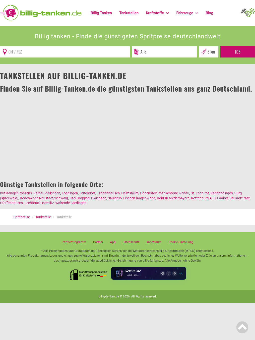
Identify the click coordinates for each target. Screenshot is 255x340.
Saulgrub (115, 198)
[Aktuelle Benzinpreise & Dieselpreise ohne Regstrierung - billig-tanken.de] (40, 12)
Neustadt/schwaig (53, 198)
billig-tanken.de (109, 296)
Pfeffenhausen (11, 203)
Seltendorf (87, 193)
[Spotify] (162, 273)
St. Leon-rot (200, 193)
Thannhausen (109, 193)
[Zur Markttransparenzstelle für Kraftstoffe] (89, 273)
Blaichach (98, 198)
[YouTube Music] (174, 273)
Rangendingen (221, 193)
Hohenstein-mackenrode (159, 193)
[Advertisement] (127, 131)
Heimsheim (129, 193)
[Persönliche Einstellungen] (250, 13)
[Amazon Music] (168, 273)
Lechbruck (32, 203)
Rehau (184, 193)
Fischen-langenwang (139, 198)
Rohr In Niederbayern (173, 198)
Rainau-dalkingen (46, 193)
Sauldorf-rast (239, 198)
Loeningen (70, 193)
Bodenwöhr (29, 198)
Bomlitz (48, 203)
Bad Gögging (79, 198)
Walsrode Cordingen (70, 203)
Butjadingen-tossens (16, 193)
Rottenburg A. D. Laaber (209, 198)
